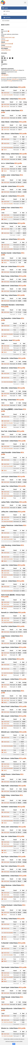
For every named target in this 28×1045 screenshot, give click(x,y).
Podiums (7, 11)
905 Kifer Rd (4, 40)
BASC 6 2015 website (6, 43)
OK (13, 1043)
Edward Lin (4, 77)
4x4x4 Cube (6, 106)
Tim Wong (9, 80)
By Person (7, 17)
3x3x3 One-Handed (8, 94)
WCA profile (22, 87)
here (16, 70)
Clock (4, 425)
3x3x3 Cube (6, 92)
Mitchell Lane (15, 79)
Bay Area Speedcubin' (6, 46)
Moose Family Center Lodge (8, 37)
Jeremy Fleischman (5, 50)
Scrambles (6, 20)
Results (6, 8)
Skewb (5, 149)
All (6, 14)
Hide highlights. (5, 75)
